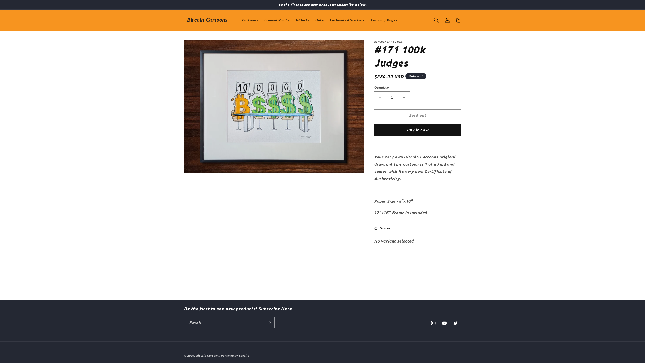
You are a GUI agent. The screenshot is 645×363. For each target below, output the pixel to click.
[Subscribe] (268, 323)
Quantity (381, 87)
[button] (436, 20)
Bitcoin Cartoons (208, 355)
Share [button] (385, 228)
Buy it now (417, 129)
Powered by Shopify (235, 355)
